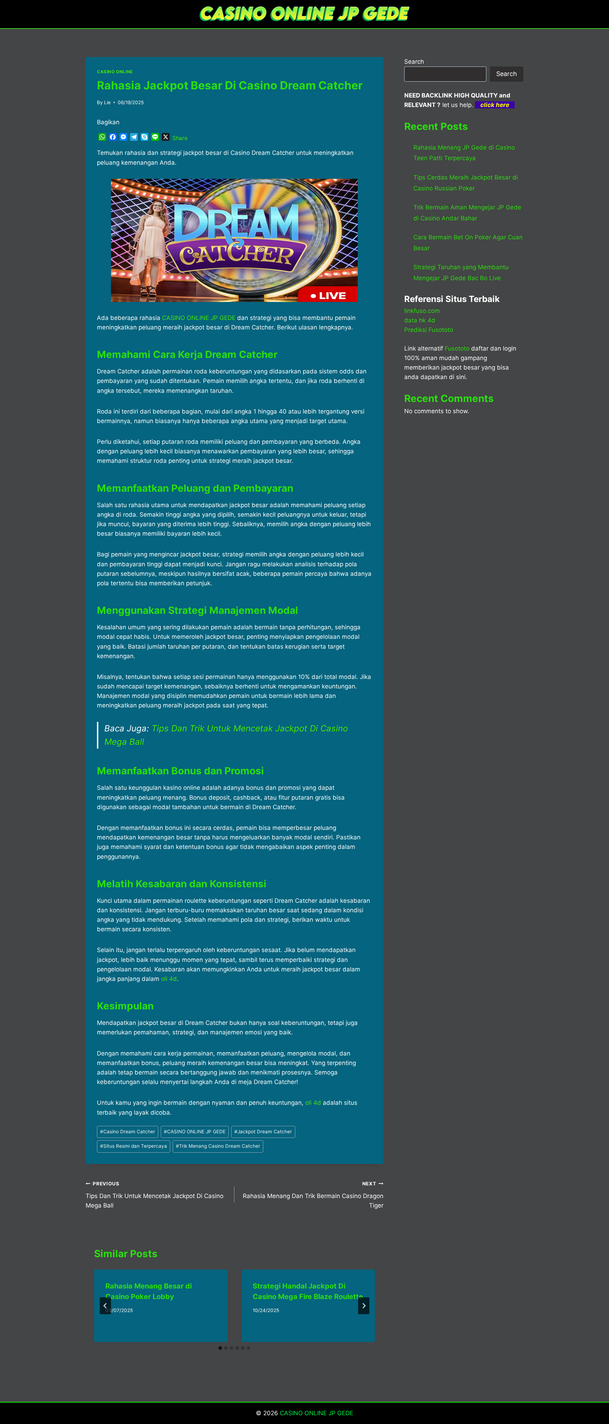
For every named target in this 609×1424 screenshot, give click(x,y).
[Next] (363, 1305)
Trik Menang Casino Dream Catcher (218, 1146)
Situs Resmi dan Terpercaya (133, 1146)
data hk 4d (419, 320)
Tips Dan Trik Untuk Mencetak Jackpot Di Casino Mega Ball (154, 1195)
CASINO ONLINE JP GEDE (195, 1131)
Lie (107, 102)
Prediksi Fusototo (428, 329)
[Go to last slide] (105, 1305)
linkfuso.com (422, 310)
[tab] (220, 1348)
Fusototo (457, 348)
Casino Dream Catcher (127, 1131)
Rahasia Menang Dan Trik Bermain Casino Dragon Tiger (313, 1195)
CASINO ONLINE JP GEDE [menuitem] (198, 317)
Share (179, 137)
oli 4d (313, 1102)
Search (414, 61)
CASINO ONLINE (115, 71)
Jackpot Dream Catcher (263, 1131)
